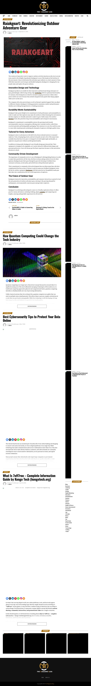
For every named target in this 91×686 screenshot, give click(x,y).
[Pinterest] (18, 72)
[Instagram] (24, 72)
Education (31, 16)
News (20, 16)
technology (38, 93)
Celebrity (67, 488)
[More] (26, 72)
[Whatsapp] (21, 72)
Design (67, 491)
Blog (66, 484)
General (61, 16)
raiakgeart (20, 202)
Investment (68, 510)
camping (42, 192)
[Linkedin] (15, 72)
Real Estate (68, 521)
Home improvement (70, 507)
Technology (14, 16)
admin (10, 33)
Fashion (46, 16)
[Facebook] (10, 72)
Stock (66, 526)
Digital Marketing (69, 16)
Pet (66, 519)
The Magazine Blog (49, 683)
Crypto (67, 489)
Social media (68, 522)
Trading (67, 529)
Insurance (67, 508)
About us (47, 677)
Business (25, 16)
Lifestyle (67, 514)
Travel (67, 531)
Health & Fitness (53, 16)
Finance (67, 500)
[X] (12, 72)
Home (9, 16)
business (11, 119)
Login (82, 16)
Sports (67, 524)
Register (77, 16)
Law (66, 512)
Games (67, 501)
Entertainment (39, 16)
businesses (29, 170)
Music (66, 515)
